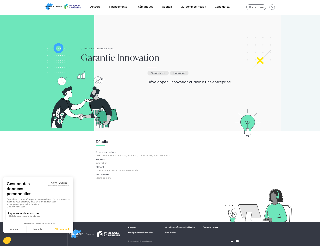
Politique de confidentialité (140, 232)
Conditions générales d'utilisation (180, 227)
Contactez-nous (210, 227)
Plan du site (170, 232)
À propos (132, 227)
